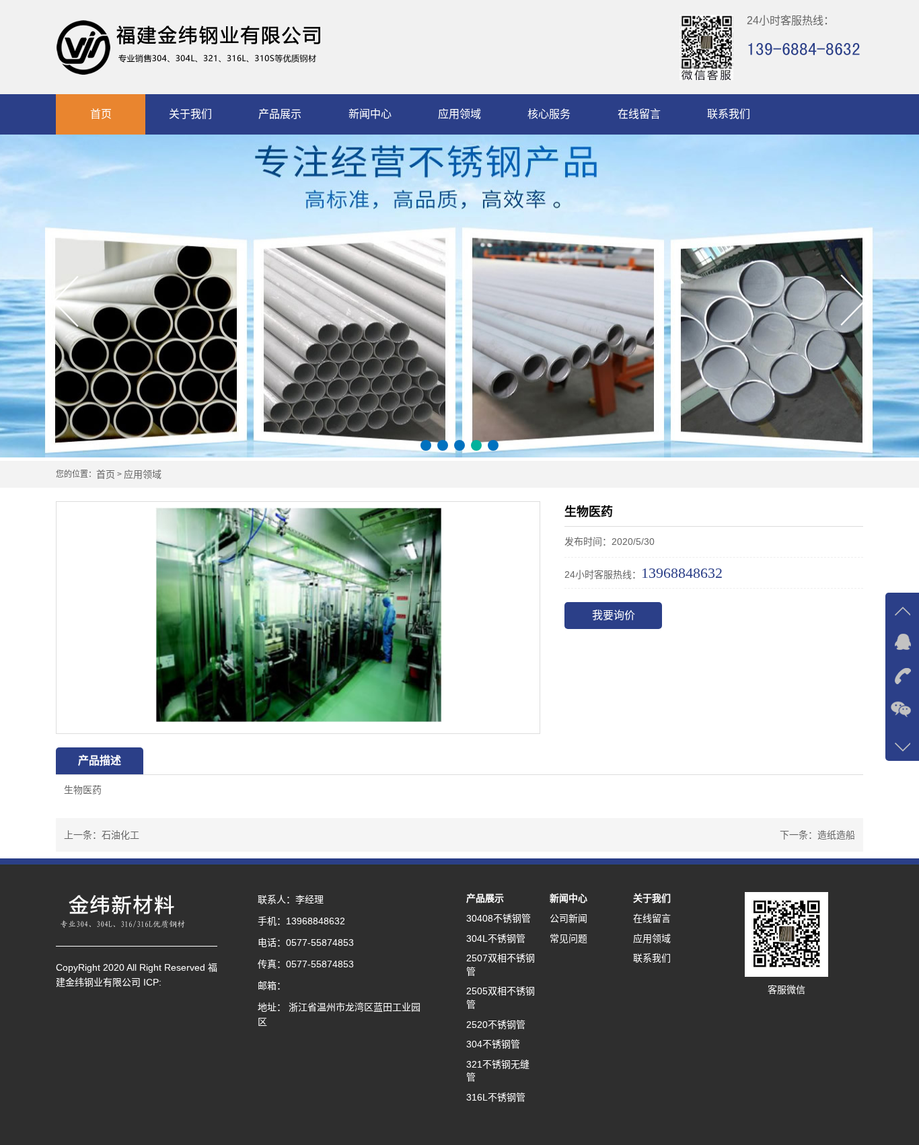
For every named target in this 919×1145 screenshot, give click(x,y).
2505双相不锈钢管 (500, 998)
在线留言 (639, 114)
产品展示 (279, 114)
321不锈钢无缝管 (497, 1071)
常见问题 (568, 938)
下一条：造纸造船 (817, 834)
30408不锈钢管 (498, 918)
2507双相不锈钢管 (500, 965)
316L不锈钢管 (495, 1097)
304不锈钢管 (493, 1044)
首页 (101, 114)
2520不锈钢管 (495, 1024)
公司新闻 (568, 918)
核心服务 (549, 114)
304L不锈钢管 (495, 938)
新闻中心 (370, 114)
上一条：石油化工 (101, 834)
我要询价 (613, 615)
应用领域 (459, 114)
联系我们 (728, 114)
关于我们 (190, 114)
